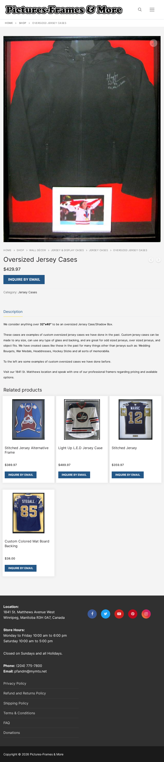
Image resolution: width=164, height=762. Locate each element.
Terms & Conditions (19, 713)
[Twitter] (105, 614)
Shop (22, 23)
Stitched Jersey (124, 448)
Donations (11, 732)
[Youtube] (119, 614)
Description (13, 311)
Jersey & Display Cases (67, 250)
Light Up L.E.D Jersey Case (80, 448)
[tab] (13, 312)
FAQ (6, 723)
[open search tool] (140, 10)
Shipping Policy (15, 703)
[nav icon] (152, 9)
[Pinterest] (132, 614)
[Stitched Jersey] (151, 260)
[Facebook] (92, 614)
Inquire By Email (24, 279)
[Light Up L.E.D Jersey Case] (158, 260)
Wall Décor (37, 250)
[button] (153, 43)
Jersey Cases (98, 250)
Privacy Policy (14, 683)
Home (9, 23)
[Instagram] (146, 614)
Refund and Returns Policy (24, 693)
